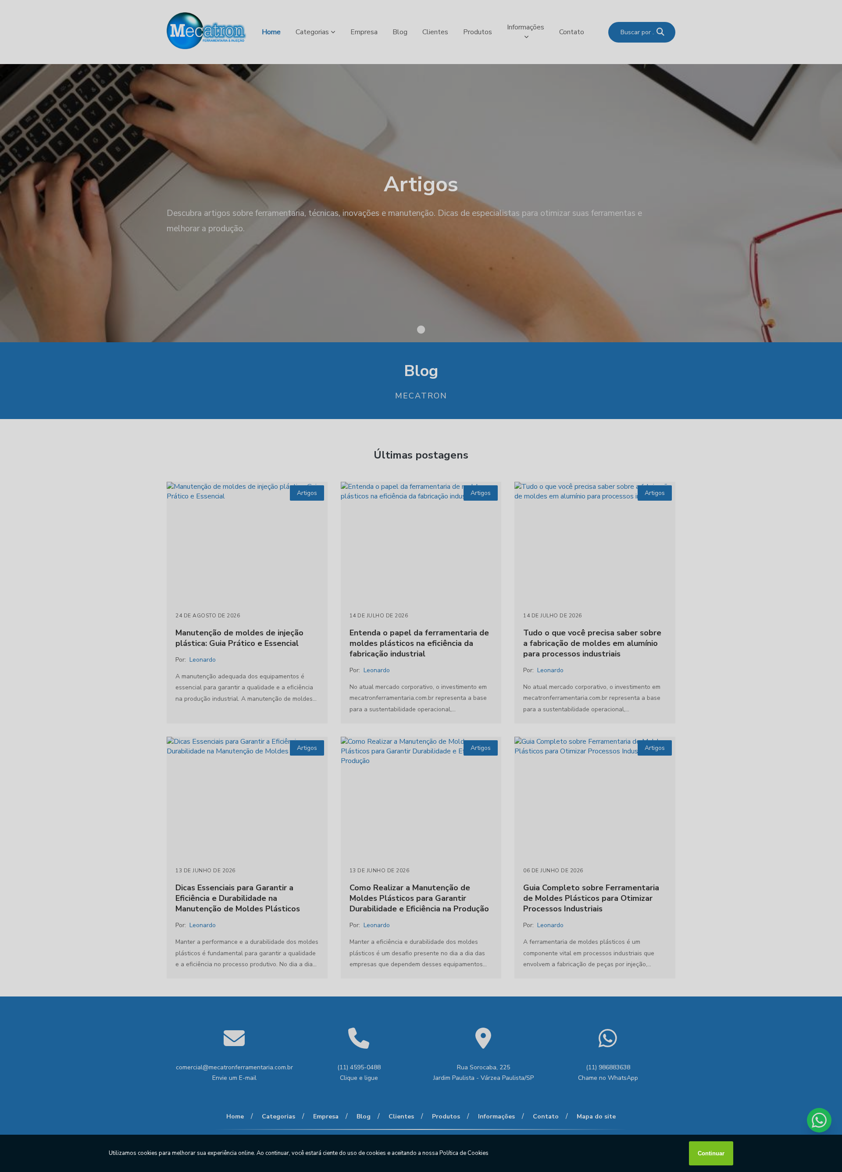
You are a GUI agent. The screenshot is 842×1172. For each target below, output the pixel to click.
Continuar (711, 1153)
